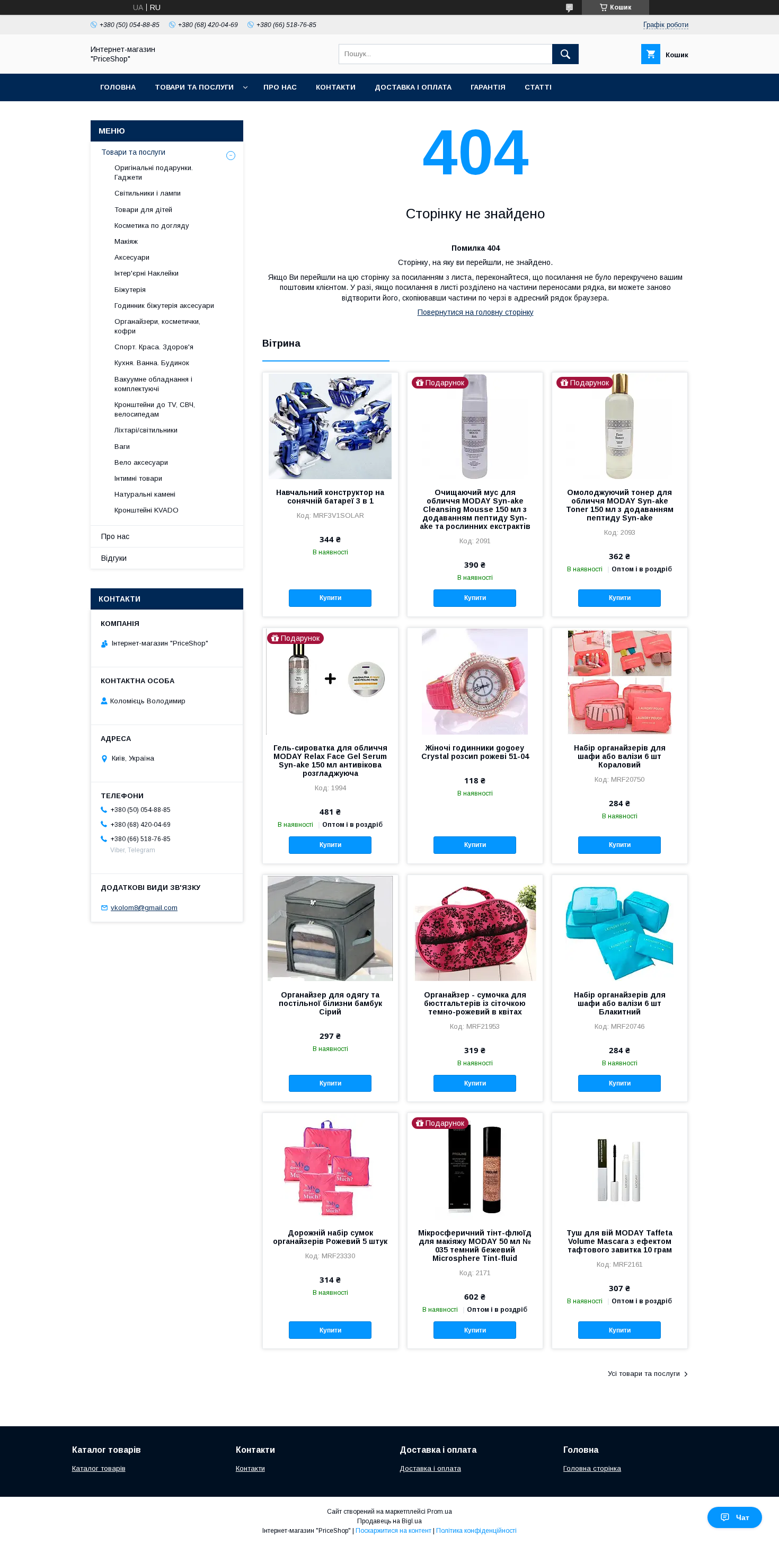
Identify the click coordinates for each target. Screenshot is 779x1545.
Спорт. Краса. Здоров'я (153, 347)
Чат (742, 1517)
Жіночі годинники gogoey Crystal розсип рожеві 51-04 (475, 752)
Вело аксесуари (141, 462)
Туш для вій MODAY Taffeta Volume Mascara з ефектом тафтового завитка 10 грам (619, 1241)
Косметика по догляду (151, 225)
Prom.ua (439, 1511)
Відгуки (114, 558)
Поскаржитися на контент (393, 1530)
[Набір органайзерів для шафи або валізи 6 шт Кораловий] (619, 681)
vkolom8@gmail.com (144, 908)
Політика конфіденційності (476, 1530)
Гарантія (488, 87)
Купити (330, 598)
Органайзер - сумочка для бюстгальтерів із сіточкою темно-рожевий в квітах (475, 1003)
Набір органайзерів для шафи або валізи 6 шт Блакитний (620, 1003)
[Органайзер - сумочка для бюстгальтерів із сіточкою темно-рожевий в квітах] (475, 928)
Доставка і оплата (413, 87)
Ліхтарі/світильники (146, 430)
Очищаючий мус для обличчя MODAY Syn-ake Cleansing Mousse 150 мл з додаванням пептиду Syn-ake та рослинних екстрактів (475, 509)
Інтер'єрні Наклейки (146, 273)
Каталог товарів (99, 1468)
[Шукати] (565, 54)
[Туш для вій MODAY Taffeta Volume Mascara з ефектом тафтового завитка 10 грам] (619, 1166)
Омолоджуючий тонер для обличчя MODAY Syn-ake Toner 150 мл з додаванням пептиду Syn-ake (620, 505)
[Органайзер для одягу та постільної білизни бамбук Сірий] (330, 928)
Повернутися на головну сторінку (476, 312)
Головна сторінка (592, 1468)
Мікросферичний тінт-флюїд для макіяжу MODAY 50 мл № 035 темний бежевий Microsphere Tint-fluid (475, 1246)
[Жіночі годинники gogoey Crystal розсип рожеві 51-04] (475, 681)
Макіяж (126, 241)
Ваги (122, 447)
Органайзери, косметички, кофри (157, 326)
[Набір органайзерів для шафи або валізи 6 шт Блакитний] (619, 928)
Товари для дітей (143, 210)
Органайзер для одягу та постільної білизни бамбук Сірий (330, 1003)
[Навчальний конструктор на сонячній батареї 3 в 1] (330, 426)
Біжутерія (130, 290)
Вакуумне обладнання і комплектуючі (153, 384)
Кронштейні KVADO (146, 510)
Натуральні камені (144, 494)
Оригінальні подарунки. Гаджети (153, 172)
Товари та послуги (194, 87)
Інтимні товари (138, 478)
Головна (118, 87)
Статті (538, 87)
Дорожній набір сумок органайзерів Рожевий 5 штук (330, 1237)
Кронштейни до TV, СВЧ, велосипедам (154, 409)
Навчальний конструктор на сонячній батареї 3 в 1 (330, 496)
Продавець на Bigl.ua (389, 1521)
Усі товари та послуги (644, 1374)
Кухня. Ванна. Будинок (151, 363)
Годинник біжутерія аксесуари (164, 306)
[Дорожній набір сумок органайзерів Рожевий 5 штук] (330, 1166)
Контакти (336, 87)
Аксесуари (131, 257)
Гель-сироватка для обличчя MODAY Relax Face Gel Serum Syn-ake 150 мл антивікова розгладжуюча (330, 761)
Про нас (280, 87)
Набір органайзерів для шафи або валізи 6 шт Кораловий (620, 756)
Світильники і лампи (147, 193)
